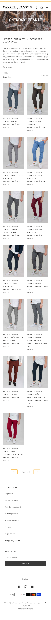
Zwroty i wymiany (12, 500)
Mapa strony (10, 534)
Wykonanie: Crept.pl (25, 609)
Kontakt (8, 527)
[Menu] (46, 7)
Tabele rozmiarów (12, 520)
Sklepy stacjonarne (12, 540)
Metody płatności (11, 514)
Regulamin (9, 494)
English (25, 579)
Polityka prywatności (13, 507)
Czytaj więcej (8, 67)
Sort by (5, 73)
